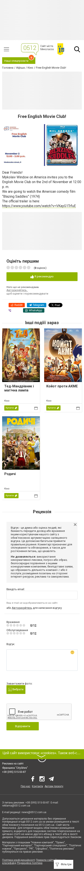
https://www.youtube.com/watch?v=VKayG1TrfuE (39, 206)
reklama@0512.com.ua (16, 805)
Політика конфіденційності (18, 860)
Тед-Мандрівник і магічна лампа (19, 388)
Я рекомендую (44, 276)
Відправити (22, 726)
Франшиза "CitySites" (15, 767)
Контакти (37, 786)
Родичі (10, 474)
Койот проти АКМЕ (62, 386)
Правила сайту (45, 860)
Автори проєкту (54, 786)
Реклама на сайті (12, 763)
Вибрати (17, 689)
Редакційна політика (29, 863)
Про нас (25, 786)
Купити (10, 407)
